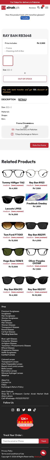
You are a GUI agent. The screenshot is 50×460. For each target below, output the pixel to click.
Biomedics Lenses (9, 371)
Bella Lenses (6, 368)
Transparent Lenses (9, 361)
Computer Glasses (9, 341)
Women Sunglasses (9, 318)
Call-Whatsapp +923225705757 (15, 398)
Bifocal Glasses (8, 348)
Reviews (32, 8)
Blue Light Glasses (9, 338)
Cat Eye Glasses (8, 332)
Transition (25, 18)
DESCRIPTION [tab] (8, 99)
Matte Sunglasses (8, 352)
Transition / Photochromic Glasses (16, 345)
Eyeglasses (6, 320)
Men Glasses (6, 322)
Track (43, 441)
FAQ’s (3, 384)
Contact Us (6, 382)
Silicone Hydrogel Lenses (12, 373)
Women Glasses (8, 325)
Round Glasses (7, 329)
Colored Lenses (8, 359)
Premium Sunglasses (10, 311)
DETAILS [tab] (22, 99)
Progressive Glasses (10, 350)
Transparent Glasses (10, 327)
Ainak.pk (37, 456)
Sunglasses (6, 313)
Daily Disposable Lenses (11, 364)
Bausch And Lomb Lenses (12, 366)
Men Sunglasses (8, 316)
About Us (5, 380)
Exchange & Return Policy (12, 387)
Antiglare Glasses (9, 343)
